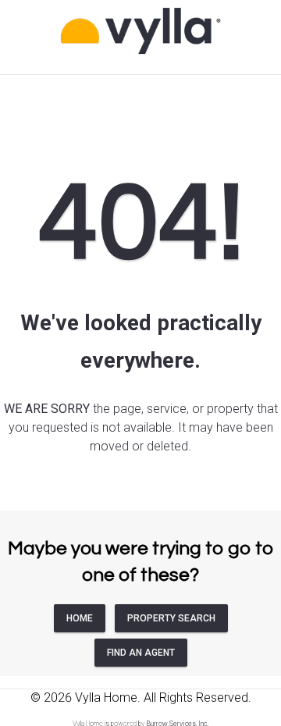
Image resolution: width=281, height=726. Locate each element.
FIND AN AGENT (141, 652)
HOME (79, 618)
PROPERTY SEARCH (171, 618)
